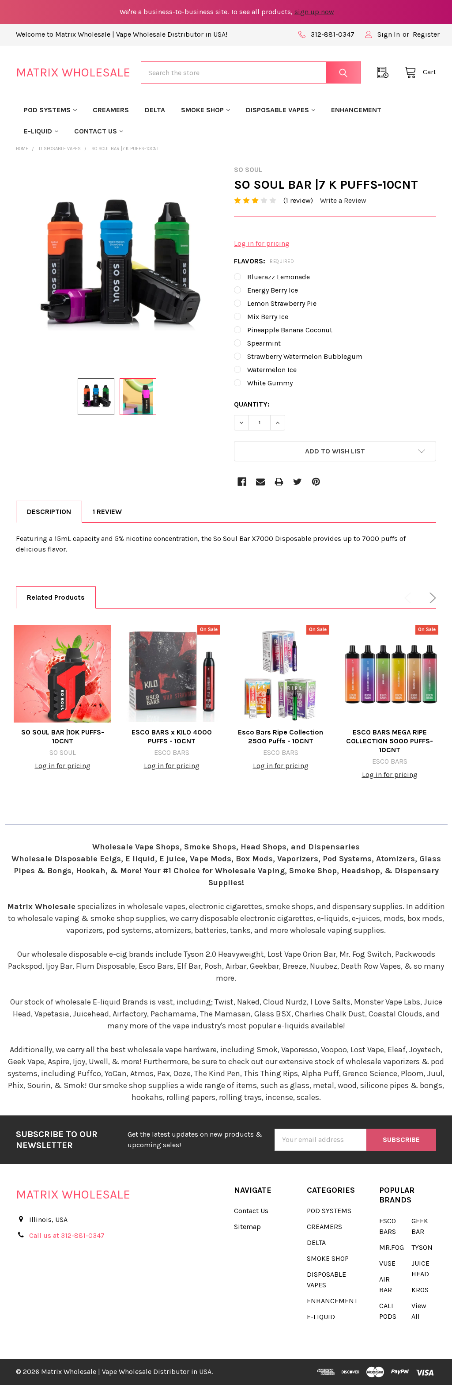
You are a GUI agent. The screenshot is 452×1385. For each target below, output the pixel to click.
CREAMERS (111, 110)
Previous (409, 598)
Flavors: (264, 261)
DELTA (155, 110)
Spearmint (264, 343)
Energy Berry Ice (272, 290)
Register (426, 34)
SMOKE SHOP (202, 110)
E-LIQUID (38, 131)
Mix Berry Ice (267, 316)
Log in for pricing (262, 243)
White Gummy (270, 383)
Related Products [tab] (56, 597)
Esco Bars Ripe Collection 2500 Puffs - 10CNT (280, 736)
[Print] (279, 482)
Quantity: (252, 404)
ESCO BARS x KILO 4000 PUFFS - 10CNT (172, 736)
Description (49, 511)
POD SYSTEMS (47, 110)
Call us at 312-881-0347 (67, 1235)
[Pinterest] (316, 482)
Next (430, 598)
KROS (420, 1290)
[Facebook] (242, 482)
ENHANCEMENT (356, 110)
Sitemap (247, 1226)
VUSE (387, 1263)
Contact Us (95, 131)
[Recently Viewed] (385, 72)
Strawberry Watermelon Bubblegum (304, 356)
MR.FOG (391, 1247)
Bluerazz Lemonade (278, 277)
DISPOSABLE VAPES (277, 110)
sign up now (314, 12)
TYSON (422, 1247)
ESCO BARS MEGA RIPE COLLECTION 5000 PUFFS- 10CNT (389, 741)
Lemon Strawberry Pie (281, 303)
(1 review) (298, 200)
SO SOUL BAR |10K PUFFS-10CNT (62, 736)
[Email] (260, 482)
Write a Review (343, 200)
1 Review (107, 511)
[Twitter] (297, 482)
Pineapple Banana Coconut (289, 330)
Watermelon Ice (272, 369)
